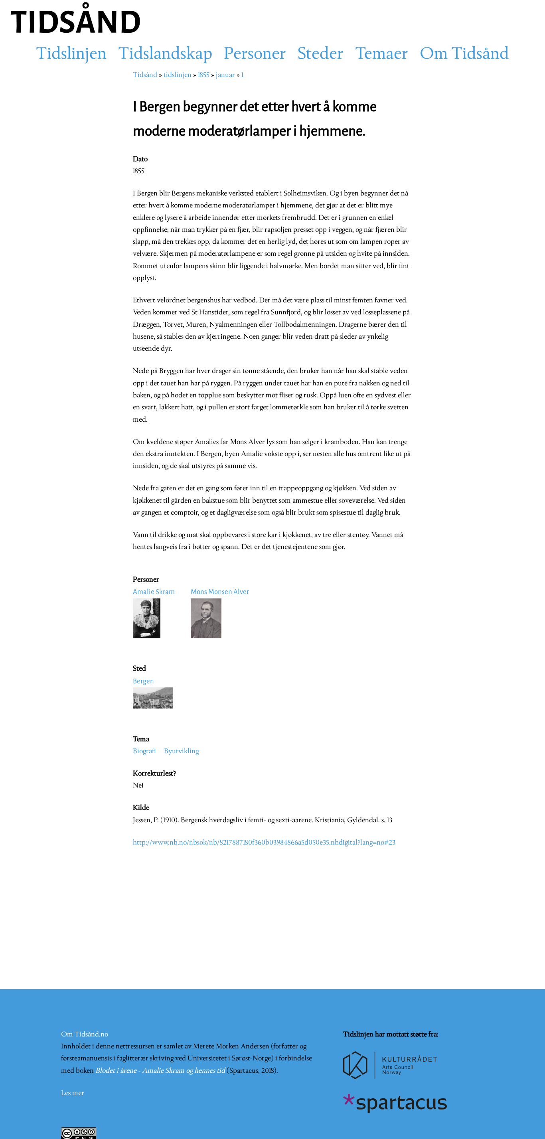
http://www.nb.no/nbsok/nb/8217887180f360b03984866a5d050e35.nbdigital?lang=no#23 (264, 843)
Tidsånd (145, 75)
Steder (321, 54)
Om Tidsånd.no (84, 1034)
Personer (255, 54)
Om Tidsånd (464, 54)
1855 (203, 75)
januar (225, 75)
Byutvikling (181, 751)
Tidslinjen (71, 54)
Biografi (144, 751)
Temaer (381, 54)
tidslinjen (178, 75)
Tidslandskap (165, 54)
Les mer (72, 1093)
